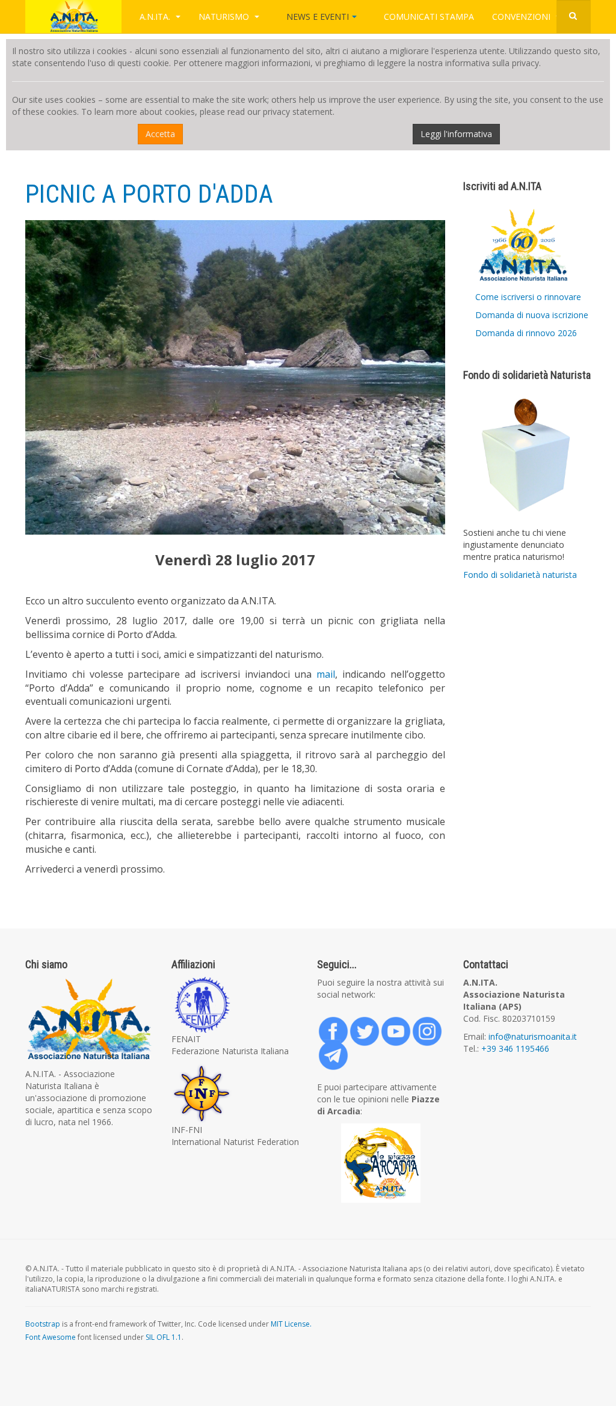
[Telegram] (329, 1051)
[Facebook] (329, 1027)
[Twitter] (360, 1027)
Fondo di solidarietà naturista (520, 574)
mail (325, 674)
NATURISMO (225, 16)
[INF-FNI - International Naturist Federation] (235, 1093)
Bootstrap (42, 1324)
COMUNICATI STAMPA (429, 16)
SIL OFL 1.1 (164, 1337)
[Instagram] (423, 1027)
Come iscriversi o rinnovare (528, 296)
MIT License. (291, 1324)
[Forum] (381, 1163)
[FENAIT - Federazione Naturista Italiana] (235, 1005)
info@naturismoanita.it (531, 1036)
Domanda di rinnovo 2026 (526, 333)
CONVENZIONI (522, 16)
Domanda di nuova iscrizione (531, 315)
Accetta (160, 134)
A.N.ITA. (156, 16)
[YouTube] (392, 1027)
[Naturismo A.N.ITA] (73, 16)
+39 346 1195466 (515, 1048)
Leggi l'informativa (456, 134)
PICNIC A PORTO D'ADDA (149, 194)
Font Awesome (50, 1337)
